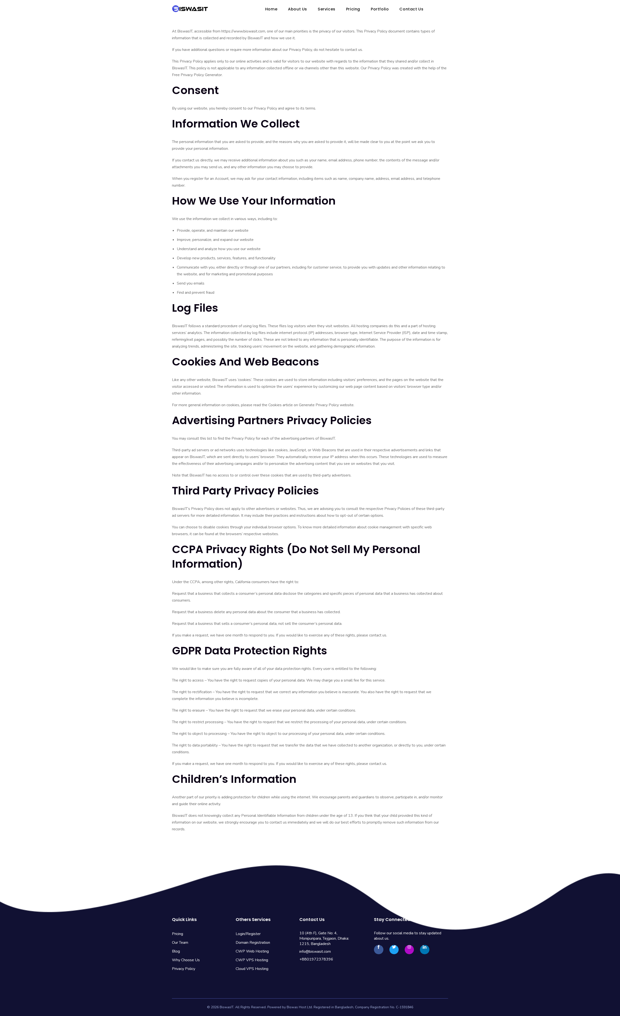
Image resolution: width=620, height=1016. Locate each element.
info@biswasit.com (315, 951)
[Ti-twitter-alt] (394, 949)
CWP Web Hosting (252, 951)
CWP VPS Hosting (252, 960)
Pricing (177, 934)
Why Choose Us (186, 960)
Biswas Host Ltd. (300, 1007)
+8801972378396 (316, 959)
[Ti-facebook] (378, 949)
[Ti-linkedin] (424, 949)
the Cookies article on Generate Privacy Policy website (308, 405)
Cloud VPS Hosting (252, 968)
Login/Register (248, 934)
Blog (176, 951)
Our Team (180, 942)
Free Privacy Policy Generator (197, 75)
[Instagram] (409, 949)
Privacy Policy (183, 968)
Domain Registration (253, 942)
